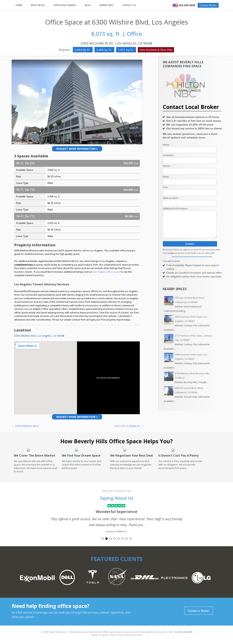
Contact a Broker (198, 611)
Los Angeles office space (107, 271)
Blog (88, 5)
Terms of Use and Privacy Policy (126, 635)
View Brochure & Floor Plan (156, 49)
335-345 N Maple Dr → (129, 426)
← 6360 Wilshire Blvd (25, 426)
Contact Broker (208, 5)
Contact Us (129, 5)
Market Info (106, 5)
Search (105, 635)
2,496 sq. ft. (104, 49)
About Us (95, 635)
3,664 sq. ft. (83, 49)
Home (19, 5)
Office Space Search (65, 5)
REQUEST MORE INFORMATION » (77, 148)
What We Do (38, 5)
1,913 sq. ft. (126, 49)
